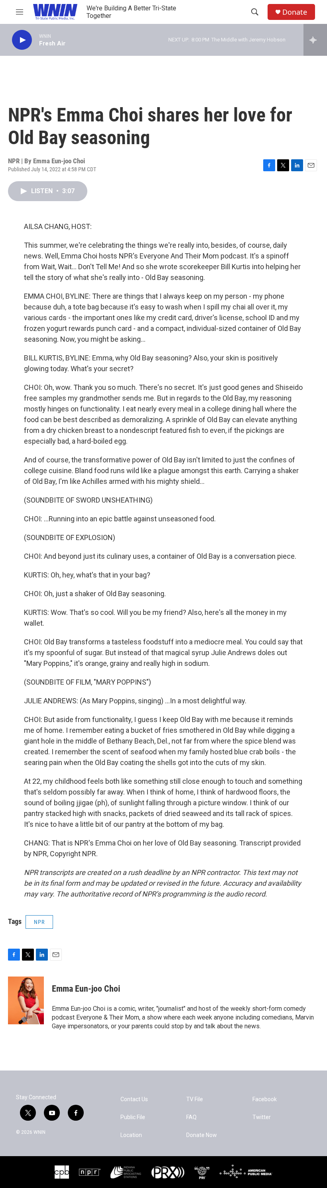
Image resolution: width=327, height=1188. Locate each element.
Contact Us (134, 1099)
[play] (22, 40)
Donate (294, 12)
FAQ (191, 1117)
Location (131, 1135)
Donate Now (201, 1135)
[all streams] (315, 40)
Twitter (261, 1117)
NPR (39, 922)
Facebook (264, 1099)
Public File (132, 1117)
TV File (194, 1099)
